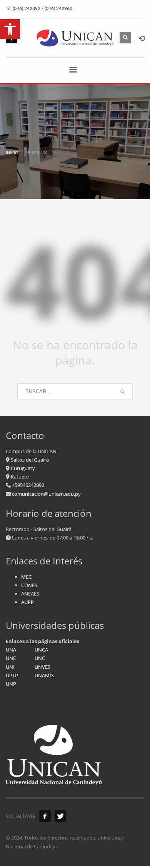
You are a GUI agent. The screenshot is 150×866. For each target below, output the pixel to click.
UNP (11, 683)
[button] (10, 29)
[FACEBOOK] (45, 816)
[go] (123, 392)
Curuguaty (22, 468)
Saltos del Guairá (30, 459)
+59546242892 (27, 485)
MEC (26, 576)
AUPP (27, 602)
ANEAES (30, 593)
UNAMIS (44, 675)
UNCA (41, 649)
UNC (40, 658)
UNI (10, 666)
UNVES (42, 666)
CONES (29, 585)
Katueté (19, 476)
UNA (11, 649)
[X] (60, 816)
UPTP (12, 675)
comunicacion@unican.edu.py (46, 493)
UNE (11, 658)
